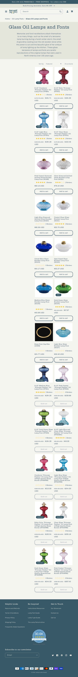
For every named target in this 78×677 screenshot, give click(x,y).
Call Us (53, 617)
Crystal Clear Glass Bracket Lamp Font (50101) (61, 219)
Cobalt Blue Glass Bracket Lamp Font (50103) (42, 260)
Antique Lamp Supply (41, 672)
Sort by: (41, 64)
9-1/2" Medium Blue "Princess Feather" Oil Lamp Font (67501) (43, 387)
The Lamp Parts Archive (36, 622)
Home (7, 19)
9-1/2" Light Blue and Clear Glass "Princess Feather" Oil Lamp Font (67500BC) (63, 432)
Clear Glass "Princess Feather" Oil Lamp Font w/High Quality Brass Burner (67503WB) (63, 525)
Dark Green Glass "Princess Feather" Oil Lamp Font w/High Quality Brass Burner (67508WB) (43, 571)
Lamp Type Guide (34, 617)
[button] (6, 11)
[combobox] (42, 11)
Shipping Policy (10, 622)
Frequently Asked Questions (15, 627)
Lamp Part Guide (34, 613)
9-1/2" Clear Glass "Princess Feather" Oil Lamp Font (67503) (62, 133)
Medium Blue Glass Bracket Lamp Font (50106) (42, 301)
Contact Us (54, 613)
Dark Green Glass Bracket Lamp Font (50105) (61, 301)
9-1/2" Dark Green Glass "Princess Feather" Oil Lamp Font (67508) (44, 431)
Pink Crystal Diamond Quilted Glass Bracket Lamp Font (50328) (43, 177)
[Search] (60, 11)
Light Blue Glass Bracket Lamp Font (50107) (61, 345)
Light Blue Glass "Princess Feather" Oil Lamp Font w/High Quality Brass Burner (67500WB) (62, 478)
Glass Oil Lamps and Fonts (37, 19)
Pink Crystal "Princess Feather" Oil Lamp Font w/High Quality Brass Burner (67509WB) (63, 570)
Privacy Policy (10, 617)
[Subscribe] (36, 655)
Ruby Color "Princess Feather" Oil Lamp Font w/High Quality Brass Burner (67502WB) (43, 525)
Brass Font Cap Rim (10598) (42, 345)
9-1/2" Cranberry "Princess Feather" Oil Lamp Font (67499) (43, 89)
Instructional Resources (36, 608)
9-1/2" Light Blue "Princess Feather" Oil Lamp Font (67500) (43, 133)
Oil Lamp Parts (18, 19)
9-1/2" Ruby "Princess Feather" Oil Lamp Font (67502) (63, 89)
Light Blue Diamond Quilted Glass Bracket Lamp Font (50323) (43, 219)
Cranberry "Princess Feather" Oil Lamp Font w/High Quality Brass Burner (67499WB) (43, 477)
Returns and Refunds (12, 608)
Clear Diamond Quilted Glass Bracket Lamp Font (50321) (63, 177)
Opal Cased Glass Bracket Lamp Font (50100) (61, 260)
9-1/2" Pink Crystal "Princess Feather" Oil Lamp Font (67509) (62, 387)
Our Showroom (56, 608)
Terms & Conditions (12, 613)
